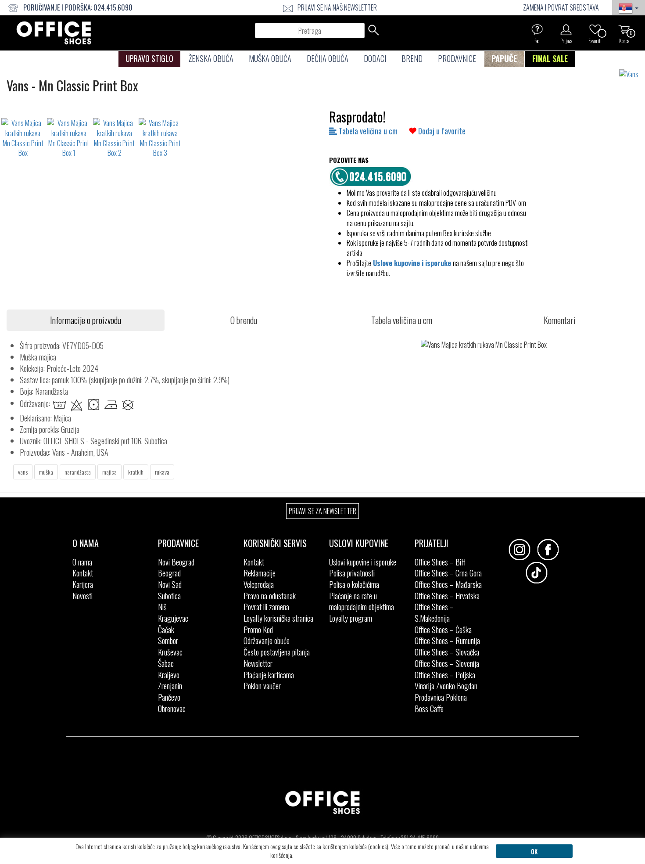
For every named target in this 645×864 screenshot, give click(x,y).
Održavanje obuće (267, 640)
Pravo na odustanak (270, 595)
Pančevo (169, 697)
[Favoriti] (595, 29)
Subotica (169, 595)
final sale (550, 58)
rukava (162, 471)
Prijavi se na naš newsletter (337, 7)
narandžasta (77, 471)
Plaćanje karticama (269, 674)
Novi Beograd (176, 562)
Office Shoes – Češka (443, 629)
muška (46, 471)
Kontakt (82, 573)
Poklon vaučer (262, 685)
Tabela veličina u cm (367, 131)
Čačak (166, 629)
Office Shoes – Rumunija (447, 640)
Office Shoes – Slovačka (447, 652)
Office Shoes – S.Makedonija (434, 612)
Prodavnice (457, 58)
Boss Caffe (429, 708)
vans (23, 471)
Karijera (82, 584)
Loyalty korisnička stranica (278, 618)
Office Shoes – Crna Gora (448, 573)
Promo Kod (258, 629)
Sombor (168, 640)
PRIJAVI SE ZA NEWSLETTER (322, 511)
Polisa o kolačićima (354, 584)
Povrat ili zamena (266, 606)
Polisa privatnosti (352, 573)
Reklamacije (260, 573)
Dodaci (375, 58)
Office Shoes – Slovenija (447, 663)
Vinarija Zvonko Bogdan (446, 685)
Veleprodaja (259, 584)
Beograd (169, 573)
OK (534, 851)
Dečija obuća (327, 58)
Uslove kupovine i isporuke (412, 263)
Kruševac (170, 652)
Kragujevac (173, 618)
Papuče (504, 58)
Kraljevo (168, 674)
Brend (412, 58)
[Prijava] (566, 29)
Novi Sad (170, 584)
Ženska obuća (211, 58)
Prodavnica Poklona (441, 697)
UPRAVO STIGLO (149, 58)
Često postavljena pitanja (277, 652)
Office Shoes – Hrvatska (447, 595)
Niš (162, 606)
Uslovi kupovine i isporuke (362, 562)
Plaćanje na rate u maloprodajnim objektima (361, 601)
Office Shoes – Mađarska (448, 584)
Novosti (82, 595)
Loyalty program (350, 618)
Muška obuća (270, 58)
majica (109, 471)
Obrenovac (172, 708)
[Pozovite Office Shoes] (373, 175)
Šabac (166, 663)
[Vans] (632, 74)
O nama (82, 562)
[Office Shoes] (54, 32)
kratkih (135, 471)
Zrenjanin (170, 685)
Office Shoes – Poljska (445, 674)
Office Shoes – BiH (440, 562)
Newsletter (258, 663)
